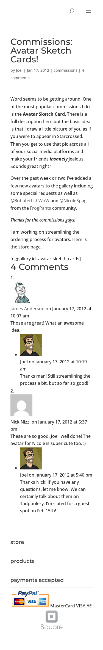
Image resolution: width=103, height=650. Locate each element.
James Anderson (27, 309)
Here (77, 239)
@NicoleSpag (73, 201)
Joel (19, 70)
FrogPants (40, 208)
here (47, 121)
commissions (65, 70)
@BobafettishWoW (29, 201)
